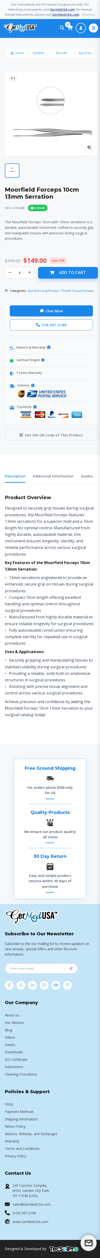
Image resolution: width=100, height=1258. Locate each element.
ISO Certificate (16, 1059)
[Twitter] (21, 985)
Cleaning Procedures (21, 1074)
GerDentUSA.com (65, 14)
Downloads (14, 1052)
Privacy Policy (15, 1156)
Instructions (14, 1066)
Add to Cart (72, 272)
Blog (8, 1030)
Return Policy (15, 1126)
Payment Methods (19, 1111)
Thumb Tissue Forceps (77, 290)
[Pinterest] (67, 985)
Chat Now (54, 310)
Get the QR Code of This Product (54, 435)
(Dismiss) (88, 14)
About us (12, 1015)
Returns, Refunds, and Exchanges (31, 1134)
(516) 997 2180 (24, 1213)
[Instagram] (44, 985)
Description (15, 476)
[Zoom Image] (89, 147)
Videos (10, 1037)
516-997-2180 (54, 324)
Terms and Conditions (22, 1148)
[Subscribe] (70, 968)
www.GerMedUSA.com (30, 1221)
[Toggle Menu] (93, 28)
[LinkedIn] (32, 985)
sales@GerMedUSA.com (32, 1204)
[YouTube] (55, 985)
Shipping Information (21, 1119)
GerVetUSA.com (62, 9)
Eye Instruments (64, 53)
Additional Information (53, 476)
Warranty (12, 1141)
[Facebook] (9, 985)
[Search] (62, 28)
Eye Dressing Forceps (87, 53)
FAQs (9, 1104)
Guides (87, 476)
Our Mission (14, 1022)
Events (10, 1044)
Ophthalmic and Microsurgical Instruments (41, 53)
